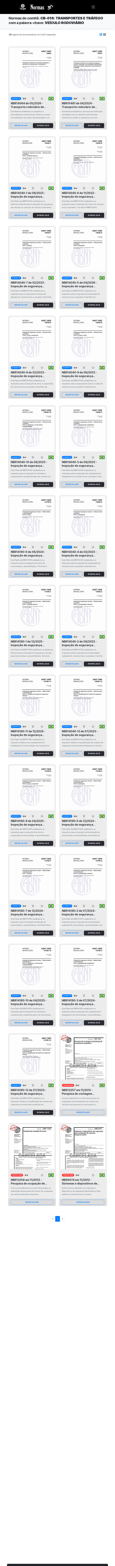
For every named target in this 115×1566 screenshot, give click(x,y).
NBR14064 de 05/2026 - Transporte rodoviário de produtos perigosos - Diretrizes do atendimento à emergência (31, 105)
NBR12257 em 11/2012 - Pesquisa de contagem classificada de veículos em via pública (82, 1092)
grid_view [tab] (101, 34)
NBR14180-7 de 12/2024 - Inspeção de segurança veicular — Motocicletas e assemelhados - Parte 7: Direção (28, 912)
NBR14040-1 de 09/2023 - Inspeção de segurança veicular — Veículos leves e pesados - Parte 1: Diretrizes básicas (29, 194)
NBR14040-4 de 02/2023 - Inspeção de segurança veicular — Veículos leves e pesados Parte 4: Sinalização (81, 553)
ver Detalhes (21, 125)
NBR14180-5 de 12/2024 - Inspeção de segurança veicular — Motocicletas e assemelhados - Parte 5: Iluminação (79, 822)
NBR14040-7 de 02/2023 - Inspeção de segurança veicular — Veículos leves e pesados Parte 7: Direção (29, 284)
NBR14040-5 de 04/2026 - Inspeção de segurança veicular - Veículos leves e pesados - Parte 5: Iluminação (81, 284)
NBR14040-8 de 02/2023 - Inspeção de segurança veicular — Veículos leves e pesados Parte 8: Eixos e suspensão (29, 374)
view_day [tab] (104, 34)
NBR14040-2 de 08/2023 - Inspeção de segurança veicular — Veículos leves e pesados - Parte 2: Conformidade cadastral (80, 643)
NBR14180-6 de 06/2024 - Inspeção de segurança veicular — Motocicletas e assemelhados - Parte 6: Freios (31, 553)
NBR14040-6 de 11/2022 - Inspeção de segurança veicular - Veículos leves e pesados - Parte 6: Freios (79, 194)
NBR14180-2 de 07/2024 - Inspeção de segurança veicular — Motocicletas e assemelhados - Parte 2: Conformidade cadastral (79, 912)
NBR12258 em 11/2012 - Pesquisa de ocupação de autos (28, 1181)
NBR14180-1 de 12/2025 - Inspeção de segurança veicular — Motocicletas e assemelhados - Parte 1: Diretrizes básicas (28, 643)
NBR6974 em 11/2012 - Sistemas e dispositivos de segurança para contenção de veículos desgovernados (82, 1181)
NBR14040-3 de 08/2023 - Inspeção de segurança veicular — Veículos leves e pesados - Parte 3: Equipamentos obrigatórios (80, 464)
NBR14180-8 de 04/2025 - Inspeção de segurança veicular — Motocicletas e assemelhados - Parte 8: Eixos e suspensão (32, 822)
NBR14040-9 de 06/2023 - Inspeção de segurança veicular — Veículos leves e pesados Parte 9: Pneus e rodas (83, 374)
